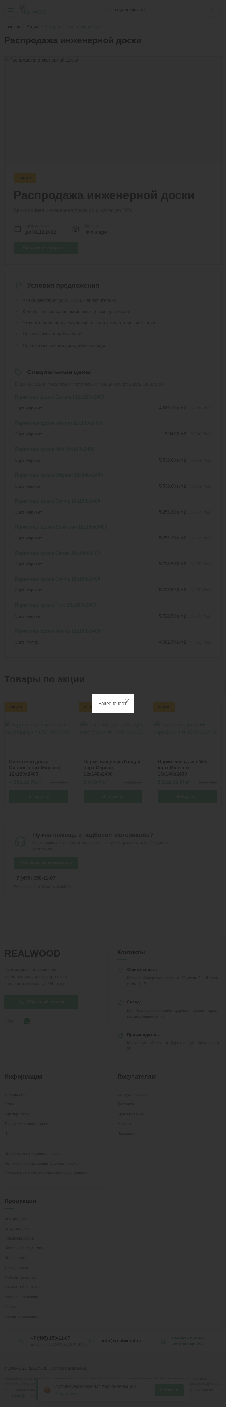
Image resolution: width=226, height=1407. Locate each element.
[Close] (127, 700)
